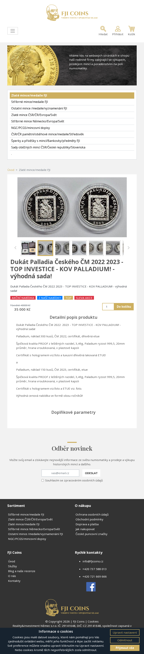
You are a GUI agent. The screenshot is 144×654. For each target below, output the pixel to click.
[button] (15, 247)
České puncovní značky (91, 534)
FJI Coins (79, 621)
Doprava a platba (87, 524)
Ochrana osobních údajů (92, 514)
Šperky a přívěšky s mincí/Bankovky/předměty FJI (45, 141)
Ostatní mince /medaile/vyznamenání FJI (39, 108)
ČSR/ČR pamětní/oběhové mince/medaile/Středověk (47, 134)
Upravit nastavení (125, 632)
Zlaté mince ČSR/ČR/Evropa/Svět (34, 115)
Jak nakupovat (85, 529)
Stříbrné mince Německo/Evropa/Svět (37, 121)
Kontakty (14, 581)
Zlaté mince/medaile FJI (29, 95)
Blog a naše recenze (21, 571)
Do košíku (124, 306)
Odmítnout (124, 640)
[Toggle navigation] (12, 31)
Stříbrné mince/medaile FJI (29, 102)
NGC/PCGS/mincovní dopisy (30, 128)
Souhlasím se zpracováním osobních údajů (74, 480)
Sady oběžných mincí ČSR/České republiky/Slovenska (48, 147)
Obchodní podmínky (89, 519)
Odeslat (91, 473)
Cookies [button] (93, 621)
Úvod (10, 170)
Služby (12, 566)
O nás (12, 576)
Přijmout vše (125, 648)
